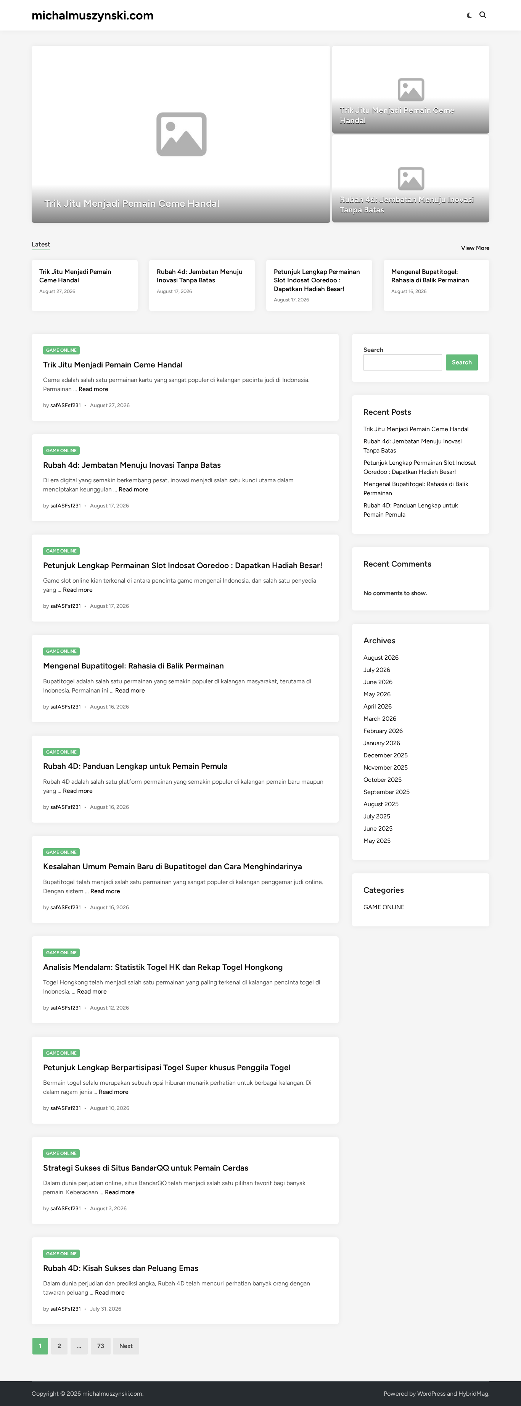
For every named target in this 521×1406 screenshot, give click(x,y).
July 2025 (376, 816)
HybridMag (473, 1393)
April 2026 (377, 706)
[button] (295, 55)
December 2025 (385, 755)
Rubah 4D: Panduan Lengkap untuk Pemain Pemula (135, 766)
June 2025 (377, 828)
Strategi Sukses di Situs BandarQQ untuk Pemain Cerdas (145, 1167)
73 (100, 1346)
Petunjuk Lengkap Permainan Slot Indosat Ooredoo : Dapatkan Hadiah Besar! (317, 280)
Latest (41, 244)
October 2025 (382, 779)
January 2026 (381, 743)
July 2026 (376, 669)
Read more (93, 389)
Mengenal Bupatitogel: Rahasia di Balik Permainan (133, 665)
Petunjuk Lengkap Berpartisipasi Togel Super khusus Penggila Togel (167, 1067)
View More (475, 248)
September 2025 (386, 792)
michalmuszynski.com (93, 15)
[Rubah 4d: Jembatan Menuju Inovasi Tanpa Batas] (411, 179)
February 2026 (383, 730)
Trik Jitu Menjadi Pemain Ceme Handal (113, 364)
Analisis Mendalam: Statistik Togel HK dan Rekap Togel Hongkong (163, 967)
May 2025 (377, 840)
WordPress (431, 1393)
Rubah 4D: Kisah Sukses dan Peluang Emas (120, 1268)
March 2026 (379, 718)
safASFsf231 (65, 405)
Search (373, 349)
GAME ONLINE (61, 350)
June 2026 (377, 682)
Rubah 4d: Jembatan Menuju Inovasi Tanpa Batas (132, 465)
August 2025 (381, 804)
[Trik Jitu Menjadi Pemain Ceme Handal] (181, 134)
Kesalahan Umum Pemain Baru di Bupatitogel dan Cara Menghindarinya (172, 866)
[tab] (41, 243)
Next (126, 1346)
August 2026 (381, 657)
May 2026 (377, 694)
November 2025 (385, 767)
